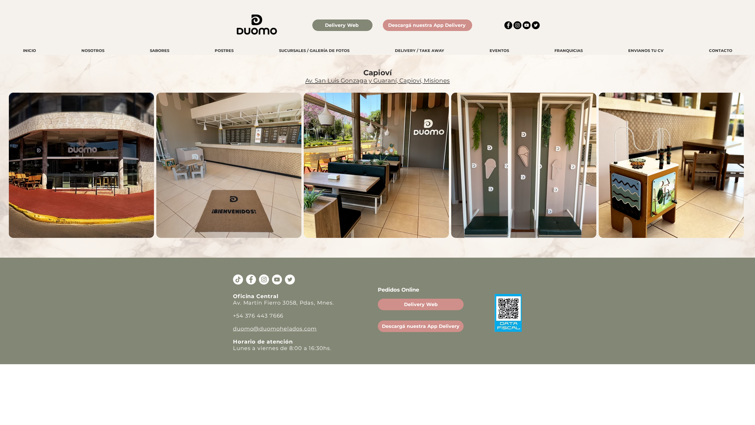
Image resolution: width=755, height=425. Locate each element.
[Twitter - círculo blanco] (290, 279)
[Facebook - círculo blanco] (251, 279)
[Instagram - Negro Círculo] (517, 25)
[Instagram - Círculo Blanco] (264, 279)
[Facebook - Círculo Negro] (508, 25)
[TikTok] (238, 279)
